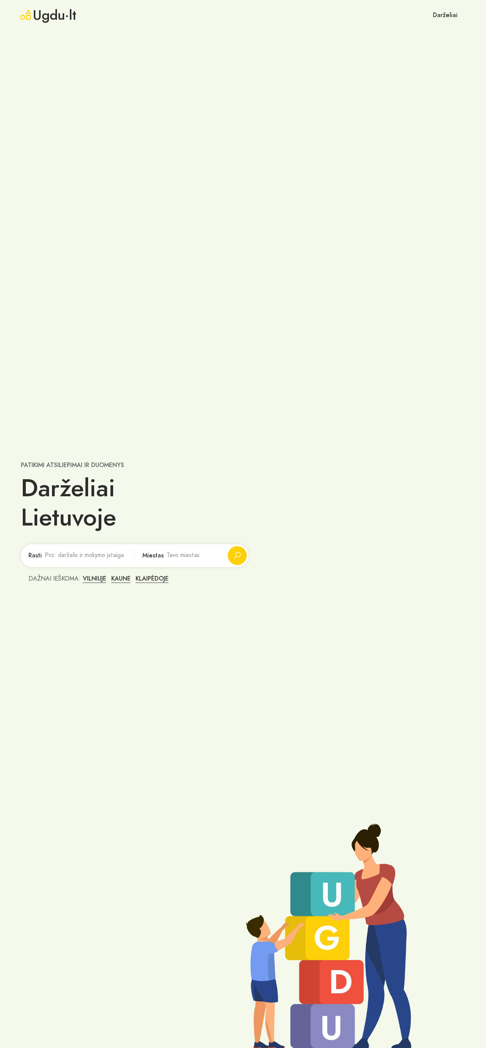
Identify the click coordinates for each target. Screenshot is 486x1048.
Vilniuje (94, 579)
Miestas (153, 555)
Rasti (35, 555)
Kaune (121, 579)
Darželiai (445, 15)
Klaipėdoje (152, 579)
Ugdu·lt (54, 15)
